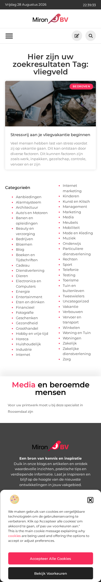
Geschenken (27, 318)
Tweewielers (73, 296)
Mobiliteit (71, 227)
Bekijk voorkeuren (50, 573)
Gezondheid (27, 323)
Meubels (70, 222)
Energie (23, 291)
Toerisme (71, 280)
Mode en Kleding (78, 233)
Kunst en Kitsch (76, 201)
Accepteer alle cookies (50, 558)
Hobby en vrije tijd (32, 333)
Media (68, 217)
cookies (14, 536)
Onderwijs (72, 243)
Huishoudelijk (28, 344)
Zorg (67, 359)
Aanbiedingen (28, 197)
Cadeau (23, 265)
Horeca (22, 339)
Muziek (69, 238)
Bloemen (24, 244)
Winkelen (71, 327)
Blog (20, 249)
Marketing (72, 212)
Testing (69, 275)
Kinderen (71, 196)
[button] (90, 500)
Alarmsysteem (28, 202)
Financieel (25, 307)
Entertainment (29, 297)
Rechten (70, 259)
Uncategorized (76, 301)
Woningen (72, 338)
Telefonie (71, 269)
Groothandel (27, 328)
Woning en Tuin (77, 332)
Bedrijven (24, 239)
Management (75, 206)
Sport (67, 264)
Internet (23, 354)
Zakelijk (70, 343)
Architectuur (27, 207)
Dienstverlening (30, 270)
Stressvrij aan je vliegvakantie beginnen (50, 134)
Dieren (22, 276)
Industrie (24, 349)
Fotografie (25, 312)
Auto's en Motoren (32, 213)
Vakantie (70, 306)
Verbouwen (73, 311)
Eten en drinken (30, 302)
